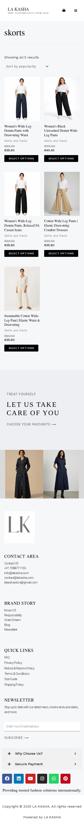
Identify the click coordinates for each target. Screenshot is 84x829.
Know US (10, 610)
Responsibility (13, 615)
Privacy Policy (13, 662)
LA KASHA (18, 9)
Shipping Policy (14, 684)
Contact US (11, 563)
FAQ (7, 657)
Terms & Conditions (17, 673)
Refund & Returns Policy (19, 668)
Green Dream (13, 620)
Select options (21, 158)
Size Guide (10, 679)
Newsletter (11, 629)
